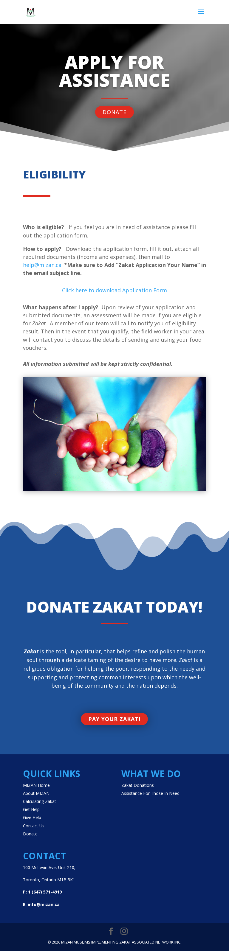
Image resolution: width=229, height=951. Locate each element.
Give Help (32, 817)
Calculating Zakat (39, 801)
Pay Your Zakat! (114, 718)
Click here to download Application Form (114, 290)
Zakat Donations (137, 785)
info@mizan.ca (44, 904)
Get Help (31, 809)
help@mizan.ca (42, 264)
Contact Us (33, 826)
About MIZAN (36, 793)
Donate (114, 112)
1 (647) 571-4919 (45, 892)
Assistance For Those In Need (150, 793)
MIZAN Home (36, 785)
